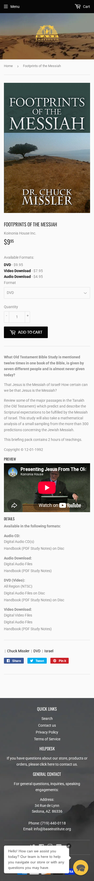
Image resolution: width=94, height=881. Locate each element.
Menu (15, 6)
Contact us (47, 725)
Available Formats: (19, 257)
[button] (80, 867)
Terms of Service (47, 739)
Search (47, 718)
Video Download (17, 271)
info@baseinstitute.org (52, 829)
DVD (7, 265)
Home (8, 66)
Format (10, 283)
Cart (86, 6)
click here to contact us (58, 764)
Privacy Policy (47, 732)
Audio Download (17, 276)
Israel (48, 651)
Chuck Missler (18, 651)
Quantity (11, 307)
